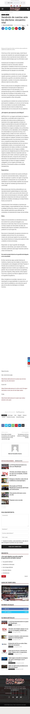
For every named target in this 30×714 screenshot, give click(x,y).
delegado (19, 415)
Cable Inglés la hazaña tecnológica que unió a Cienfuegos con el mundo (18, 659)
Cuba (15, 415)
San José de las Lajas (20, 417)
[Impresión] (23, 28)
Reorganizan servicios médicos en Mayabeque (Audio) (23, 436)
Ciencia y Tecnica (12, 662)
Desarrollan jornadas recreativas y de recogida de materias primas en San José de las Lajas (8, 437)
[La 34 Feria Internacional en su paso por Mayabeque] (5, 466)
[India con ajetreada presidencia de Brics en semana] (4, 666)
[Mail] (13, 697)
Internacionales (11, 669)
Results (26, 576)
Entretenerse (6, 573)
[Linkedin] (19, 28)
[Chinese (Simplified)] (11, 5)
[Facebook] (2, 28)
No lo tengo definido (8, 567)
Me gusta (26, 608)
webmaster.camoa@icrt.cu (18, 693)
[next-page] (5, 507)
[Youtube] (20, 697)
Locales (11, 12)
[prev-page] (2, 507)
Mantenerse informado (8, 564)
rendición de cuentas (11, 417)
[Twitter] (6, 28)
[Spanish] (20, 5)
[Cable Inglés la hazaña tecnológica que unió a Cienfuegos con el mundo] (4, 658)
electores (24, 415)
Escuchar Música (7, 570)
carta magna (10, 415)
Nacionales (11, 646)
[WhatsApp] (13, 28)
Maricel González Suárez (8, 25)
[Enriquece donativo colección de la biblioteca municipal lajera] (5, 480)
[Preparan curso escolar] (5, 501)
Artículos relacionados (7, 460)
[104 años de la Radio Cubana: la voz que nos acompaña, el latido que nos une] (5, 473)
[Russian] (17, 5)
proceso (3, 417)
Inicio (2, 12)
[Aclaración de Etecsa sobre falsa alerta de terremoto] (4, 644)
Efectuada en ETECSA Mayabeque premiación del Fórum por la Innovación (18, 487)
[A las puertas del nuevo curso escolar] (5, 494)
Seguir (26, 612)
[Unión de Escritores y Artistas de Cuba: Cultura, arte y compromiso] (4, 651)
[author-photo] (15, 451)
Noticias (6, 12)
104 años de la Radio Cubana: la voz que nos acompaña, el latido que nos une (18, 473)
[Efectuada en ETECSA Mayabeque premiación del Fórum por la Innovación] (5, 487)
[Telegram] (9, 28)
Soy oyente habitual (8, 561)
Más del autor (18, 460)
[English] (14, 5)
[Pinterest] (16, 28)
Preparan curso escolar (16, 500)
